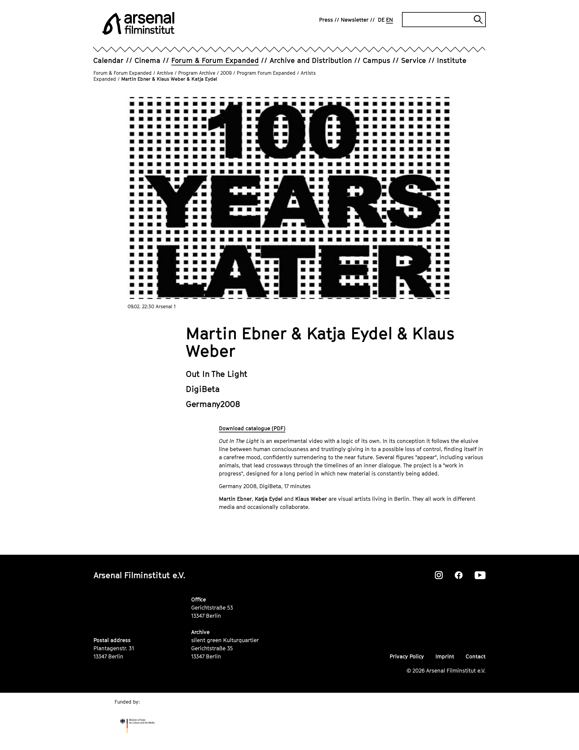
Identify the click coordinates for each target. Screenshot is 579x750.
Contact (476, 656)
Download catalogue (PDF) (252, 428)
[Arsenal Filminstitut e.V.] (138, 23)
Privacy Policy (407, 656)
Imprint (444, 656)
